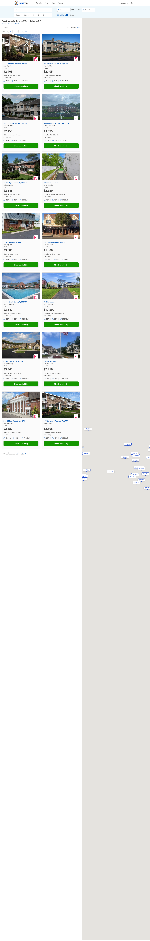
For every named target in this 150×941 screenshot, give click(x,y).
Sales (47, 3)
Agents (60, 3)
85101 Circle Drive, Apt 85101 (15, 302)
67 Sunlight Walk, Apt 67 (13, 361)
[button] (125, 457)
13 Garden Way (50, 361)
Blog (53, 3)
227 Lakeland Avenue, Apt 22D (16, 63)
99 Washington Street (12, 242)
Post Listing (123, 3)
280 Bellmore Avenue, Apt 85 (15, 123)
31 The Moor (49, 302)
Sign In (133, 3)
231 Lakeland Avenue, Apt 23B (56, 63)
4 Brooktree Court (51, 183)
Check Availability (21, 86)
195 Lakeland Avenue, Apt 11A (56, 421)
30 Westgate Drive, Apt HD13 (15, 183)
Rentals (39, 3)
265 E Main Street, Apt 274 (14, 421)
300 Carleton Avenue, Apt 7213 (56, 123)
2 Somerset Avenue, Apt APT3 (56, 242)
